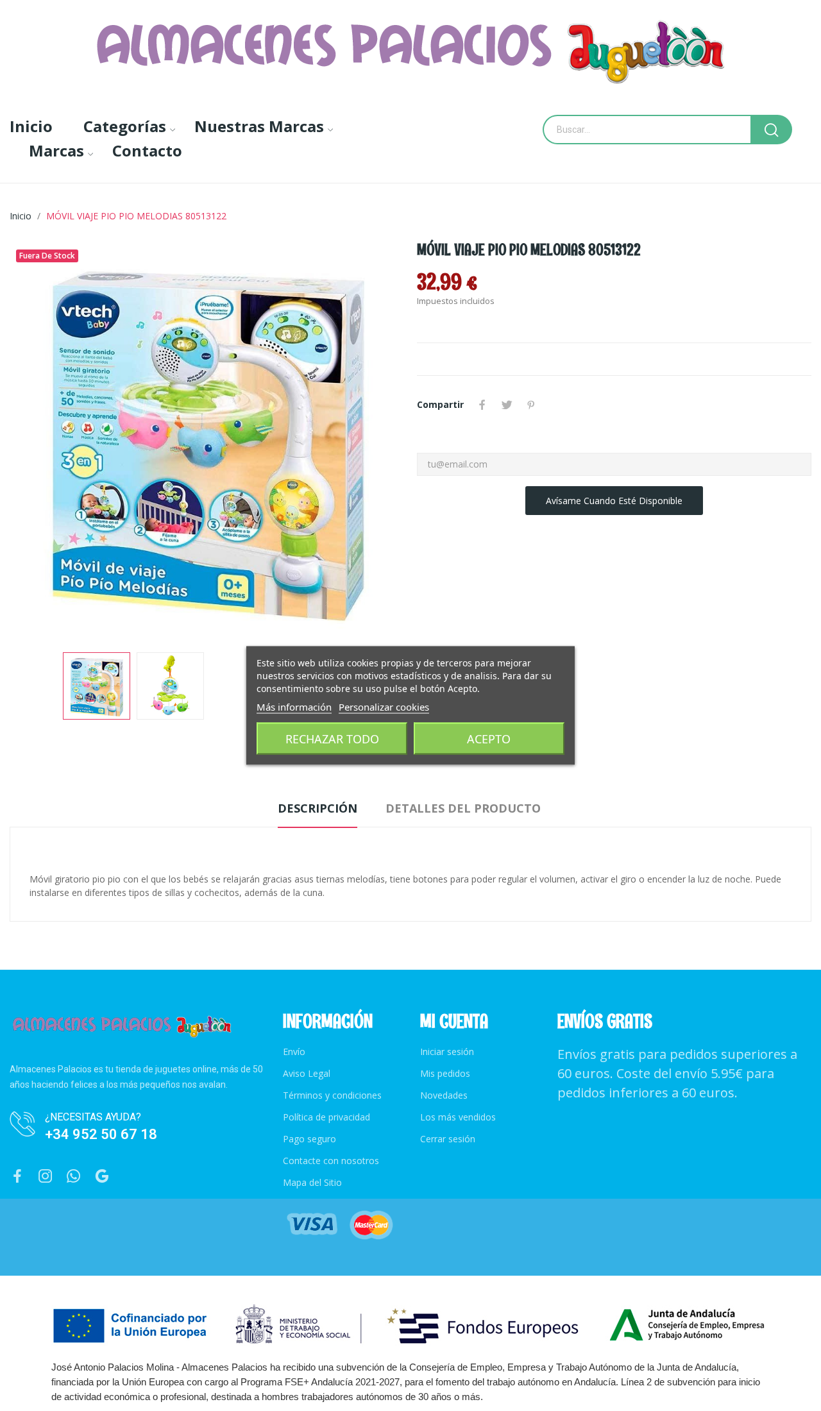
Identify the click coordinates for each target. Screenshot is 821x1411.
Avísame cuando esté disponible (614, 500)
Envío (294, 1051)
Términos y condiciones (332, 1095)
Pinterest (531, 404)
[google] (102, 1177)
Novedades (444, 1095)
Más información (294, 706)
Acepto (489, 739)
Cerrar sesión (447, 1139)
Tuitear (507, 404)
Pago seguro (309, 1139)
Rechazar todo (332, 739)
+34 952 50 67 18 (101, 1134)
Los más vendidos (458, 1117)
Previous (40, 441)
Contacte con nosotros (331, 1160)
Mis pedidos (445, 1073)
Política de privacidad (326, 1117)
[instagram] (45, 1177)
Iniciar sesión (447, 1051)
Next (374, 441)
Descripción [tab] (317, 808)
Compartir (482, 404)
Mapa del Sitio (312, 1182)
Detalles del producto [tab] (463, 808)
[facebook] (17, 1177)
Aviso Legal (306, 1073)
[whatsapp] (73, 1177)
